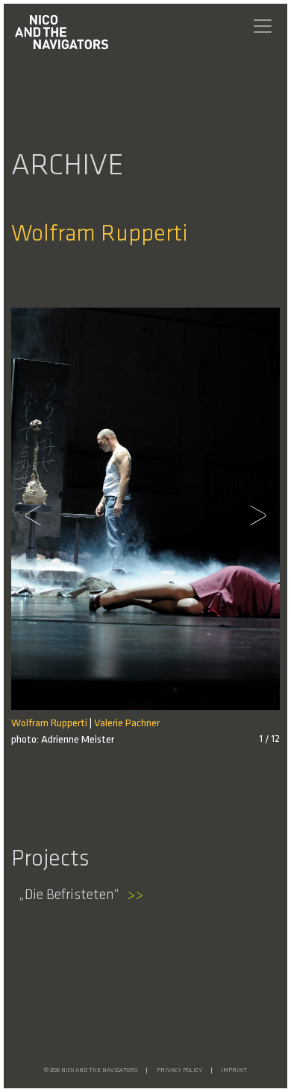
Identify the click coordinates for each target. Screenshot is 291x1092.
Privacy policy (179, 1070)
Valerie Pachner (127, 723)
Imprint (234, 1070)
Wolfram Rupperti (49, 723)
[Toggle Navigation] (263, 26)
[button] (37, 515)
